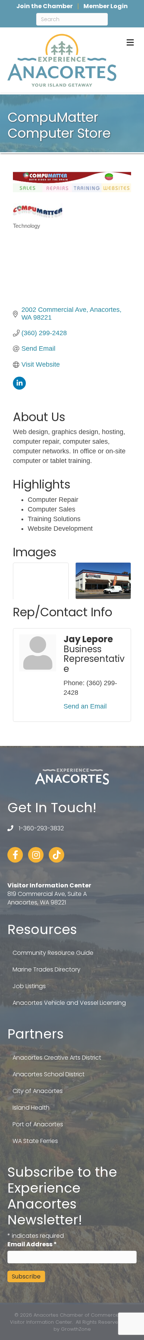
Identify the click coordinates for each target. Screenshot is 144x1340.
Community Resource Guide (53, 953)
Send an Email (85, 706)
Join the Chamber (44, 6)
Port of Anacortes (38, 1124)
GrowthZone (76, 1329)
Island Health (31, 1107)
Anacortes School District (49, 1074)
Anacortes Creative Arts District (57, 1057)
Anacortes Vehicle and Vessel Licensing (69, 1003)
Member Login (105, 6)
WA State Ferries (35, 1141)
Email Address (32, 1244)
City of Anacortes (38, 1091)
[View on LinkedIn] (19, 387)
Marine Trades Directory (46, 969)
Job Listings (29, 986)
